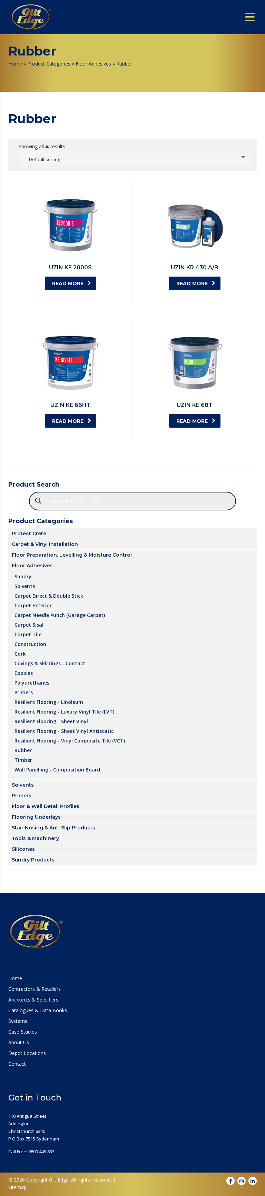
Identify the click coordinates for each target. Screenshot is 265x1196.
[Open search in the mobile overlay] (132, 501)
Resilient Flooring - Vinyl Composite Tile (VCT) (69, 740)
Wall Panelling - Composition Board (57, 769)
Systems (17, 1021)
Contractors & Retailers (34, 989)
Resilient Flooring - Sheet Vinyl (51, 721)
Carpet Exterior (33, 605)
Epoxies (23, 673)
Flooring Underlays (36, 817)
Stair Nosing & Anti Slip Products (53, 828)
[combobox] (134, 157)
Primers (23, 692)
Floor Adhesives (93, 63)
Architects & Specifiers (33, 1000)
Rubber (23, 750)
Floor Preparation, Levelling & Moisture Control (72, 555)
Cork (20, 653)
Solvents (24, 586)
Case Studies (22, 1032)
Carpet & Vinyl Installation (45, 544)
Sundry (22, 576)
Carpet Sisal (28, 624)
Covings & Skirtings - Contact (49, 663)
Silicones (23, 849)
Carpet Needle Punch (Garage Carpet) (59, 615)
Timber (23, 760)
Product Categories (48, 63)
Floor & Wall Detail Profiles (45, 806)
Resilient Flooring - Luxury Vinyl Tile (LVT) (64, 711)
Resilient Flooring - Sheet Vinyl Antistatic (64, 731)
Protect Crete (29, 533)
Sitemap (17, 1187)
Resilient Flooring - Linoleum (48, 702)
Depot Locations (27, 1053)
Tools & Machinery (35, 838)
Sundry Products (33, 860)
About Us (18, 1042)
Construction (30, 644)
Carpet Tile (27, 634)
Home (15, 63)
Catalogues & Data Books (37, 1010)
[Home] (31, 16)
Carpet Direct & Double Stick (48, 595)
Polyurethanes (31, 682)
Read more (68, 283)
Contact (17, 1064)
